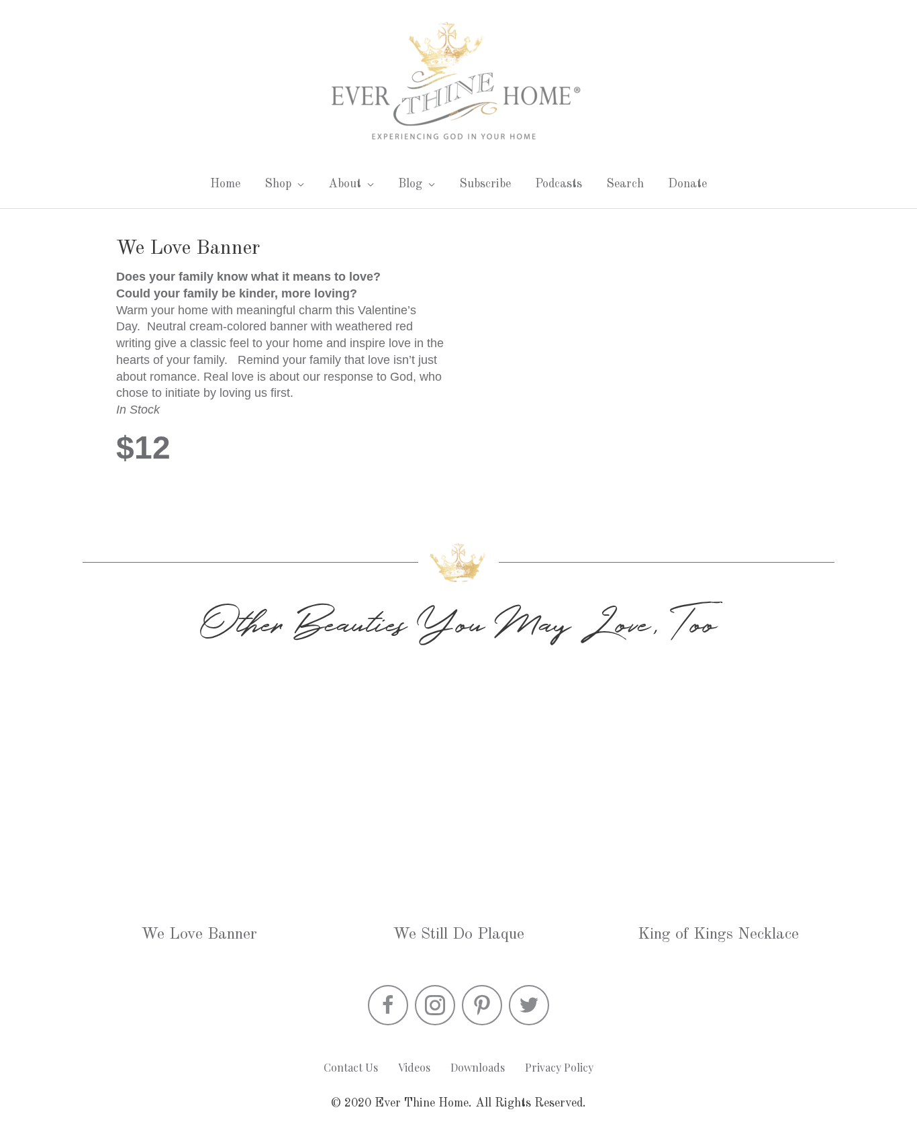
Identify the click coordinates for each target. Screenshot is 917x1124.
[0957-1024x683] (717, 791)
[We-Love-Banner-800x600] (636, 358)
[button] (388, 1005)
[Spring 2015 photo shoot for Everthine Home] (458, 791)
